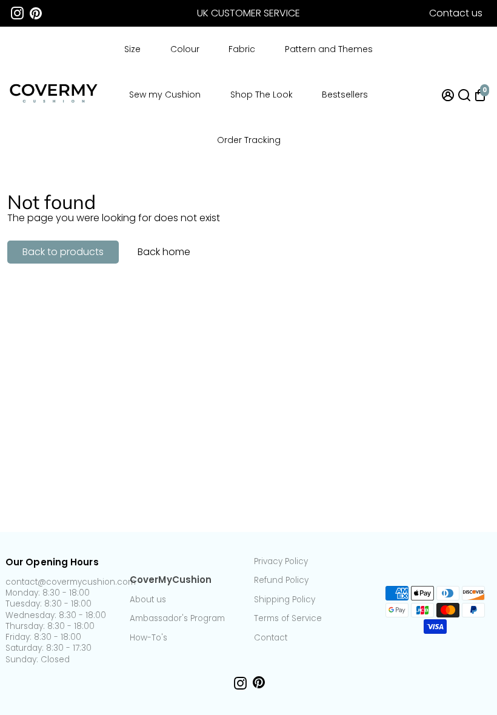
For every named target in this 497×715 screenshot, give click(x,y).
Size (132, 49)
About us (148, 600)
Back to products (63, 252)
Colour (184, 49)
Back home (164, 252)
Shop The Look (261, 94)
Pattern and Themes (329, 49)
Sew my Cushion (165, 94)
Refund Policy (281, 580)
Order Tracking (249, 140)
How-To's (148, 638)
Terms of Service (288, 619)
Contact (270, 638)
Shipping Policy (284, 600)
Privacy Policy (281, 562)
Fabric (241, 49)
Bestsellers (345, 94)
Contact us (455, 13)
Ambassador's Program (177, 619)
